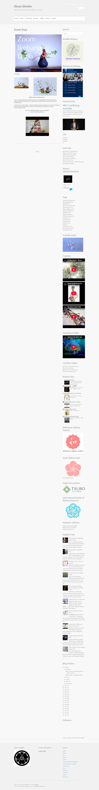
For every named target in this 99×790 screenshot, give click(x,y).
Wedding (65, 770)
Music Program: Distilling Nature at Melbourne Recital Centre (76, 588)
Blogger (82, 738)
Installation (65, 212)
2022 (66, 692)
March (67, 681)
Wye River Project (67, 228)
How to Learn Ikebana (68, 156)
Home (17, 18)
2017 (66, 702)
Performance (66, 219)
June (67, 679)
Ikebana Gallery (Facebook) (69, 527)
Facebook (65, 137)
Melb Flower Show (67, 216)
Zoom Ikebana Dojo (69, 380)
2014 (66, 708)
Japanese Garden (67, 214)
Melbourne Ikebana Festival (71, 416)
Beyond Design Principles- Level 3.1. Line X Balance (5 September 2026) (76, 383)
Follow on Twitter (69, 4)
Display (64, 774)
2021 (66, 694)
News (21, 18)
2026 (66, 667)
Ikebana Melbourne (67, 209)
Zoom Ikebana (66, 230)
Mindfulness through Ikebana (70, 151)
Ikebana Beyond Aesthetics (69, 158)
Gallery (42, 18)
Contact (53, 18)
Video (64, 225)
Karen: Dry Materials (74, 410)
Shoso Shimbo (23, 6)
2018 (66, 700)
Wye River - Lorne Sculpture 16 (71, 366)
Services (35, 18)
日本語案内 (17, 74)
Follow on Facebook (66, 4)
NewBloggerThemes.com (39, 786)
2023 (66, 690)
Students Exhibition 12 (68, 529)
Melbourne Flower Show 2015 (70, 370)
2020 (66, 696)
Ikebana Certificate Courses (69, 153)
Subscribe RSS (84, 4)
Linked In (65, 141)
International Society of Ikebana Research (72, 394)
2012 (66, 713)
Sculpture (65, 223)
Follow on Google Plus (72, 4)
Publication (65, 221)
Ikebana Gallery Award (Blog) (70, 526)
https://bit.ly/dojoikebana (37, 112)
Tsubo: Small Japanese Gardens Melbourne (72, 402)
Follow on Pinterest (75, 4)
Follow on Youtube (78, 4)
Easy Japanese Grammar (68, 163)
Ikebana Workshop (67, 211)
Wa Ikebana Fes (66, 226)
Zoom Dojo (20, 29)
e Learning (28, 18)
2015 (66, 706)
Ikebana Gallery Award (70, 409)
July (67, 677)
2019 (66, 698)
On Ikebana (65, 218)
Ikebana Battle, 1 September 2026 (74, 675)
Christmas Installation (68, 200)
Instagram (65, 139)
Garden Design (66, 766)
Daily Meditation (67, 202)
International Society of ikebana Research (73, 162)
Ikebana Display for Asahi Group (77, 599)
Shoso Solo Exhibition (68, 368)
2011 (66, 715)
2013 (66, 711)
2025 (66, 685)
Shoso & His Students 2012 (69, 371)
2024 (66, 687)
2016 (66, 704)
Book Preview (66, 191)
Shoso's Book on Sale (68, 160)
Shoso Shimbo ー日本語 (70, 386)
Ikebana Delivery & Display (69, 155)
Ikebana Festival (67, 207)
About (48, 18)
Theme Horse (22, 786)
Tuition (64, 759)
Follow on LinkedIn (81, 4)
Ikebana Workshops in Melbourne (70, 761)
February (68, 683)
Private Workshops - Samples (69, 764)
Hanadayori (65, 204)
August (68, 669)
